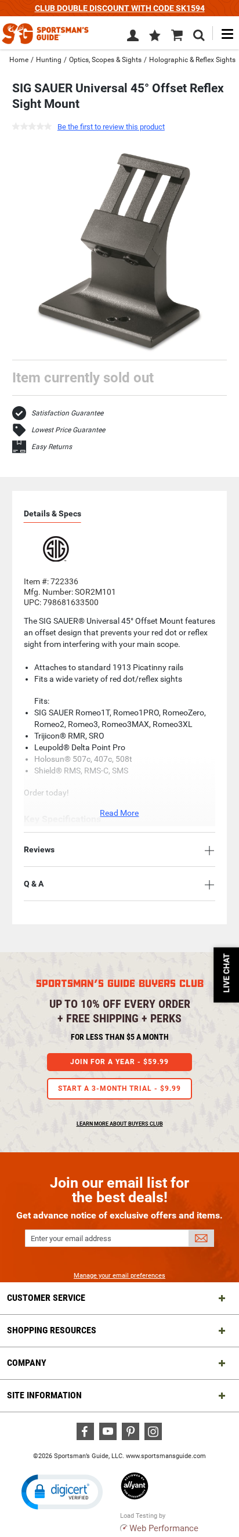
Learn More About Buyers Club (120, 1124)
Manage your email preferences (119, 1275)
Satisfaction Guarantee (67, 413)
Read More (119, 813)
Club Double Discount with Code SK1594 (120, 8)
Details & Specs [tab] (52, 513)
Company (26, 1362)
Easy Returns (51, 447)
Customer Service (46, 1297)
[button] (155, 36)
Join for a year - (119, 1062)
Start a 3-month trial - (119, 1088)
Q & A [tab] (34, 883)
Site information (44, 1395)
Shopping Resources (51, 1330)
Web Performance (163, 1528)
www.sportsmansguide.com (166, 1456)
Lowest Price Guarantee (68, 430)
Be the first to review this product (111, 126)
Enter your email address (71, 1238)
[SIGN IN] (133, 38)
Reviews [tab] (39, 849)
